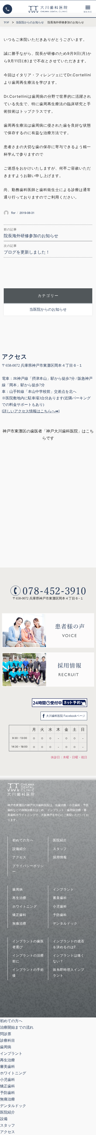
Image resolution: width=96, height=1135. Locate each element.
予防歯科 (60, 914)
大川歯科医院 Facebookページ (65, 715)
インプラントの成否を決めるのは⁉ (68, 944)
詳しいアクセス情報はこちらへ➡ (30, 411)
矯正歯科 (19, 914)
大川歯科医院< (48, 9)
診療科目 (87, 9)
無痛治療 (19, 923)
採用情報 (60, 857)
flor (13, 212)
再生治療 (19, 897)
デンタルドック (65, 923)
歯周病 (17, 889)
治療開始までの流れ (17, 1027)
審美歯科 (60, 897)
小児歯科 (60, 906)
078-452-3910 (7, 9)
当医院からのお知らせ (48, 309)
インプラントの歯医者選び (28, 944)
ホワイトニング (24, 906)
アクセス (19, 857)
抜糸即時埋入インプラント (68, 972)
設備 (3, 1118)
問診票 (5, 1033)
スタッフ (60, 848)
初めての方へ (22, 840)
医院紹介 (60, 840)
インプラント (63, 889)
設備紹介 (19, 848)
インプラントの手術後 (28, 972)
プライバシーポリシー (28, 868)
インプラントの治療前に (28, 958)
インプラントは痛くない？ (68, 958)
